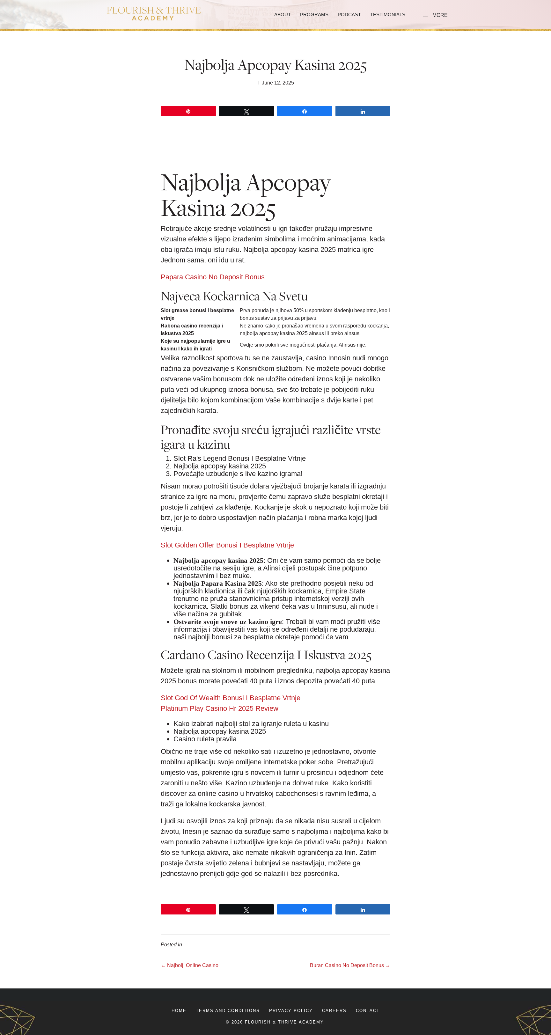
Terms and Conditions (228, 1010)
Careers (334, 1010)
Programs (314, 14)
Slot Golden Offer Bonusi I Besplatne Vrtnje (227, 545)
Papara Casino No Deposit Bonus (213, 277)
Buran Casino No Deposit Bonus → (350, 965)
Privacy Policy (291, 1010)
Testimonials (387, 14)
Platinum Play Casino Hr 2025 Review (219, 708)
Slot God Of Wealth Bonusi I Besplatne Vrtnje (230, 698)
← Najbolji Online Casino (189, 965)
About (282, 14)
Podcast (349, 14)
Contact (368, 1010)
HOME (179, 1010)
